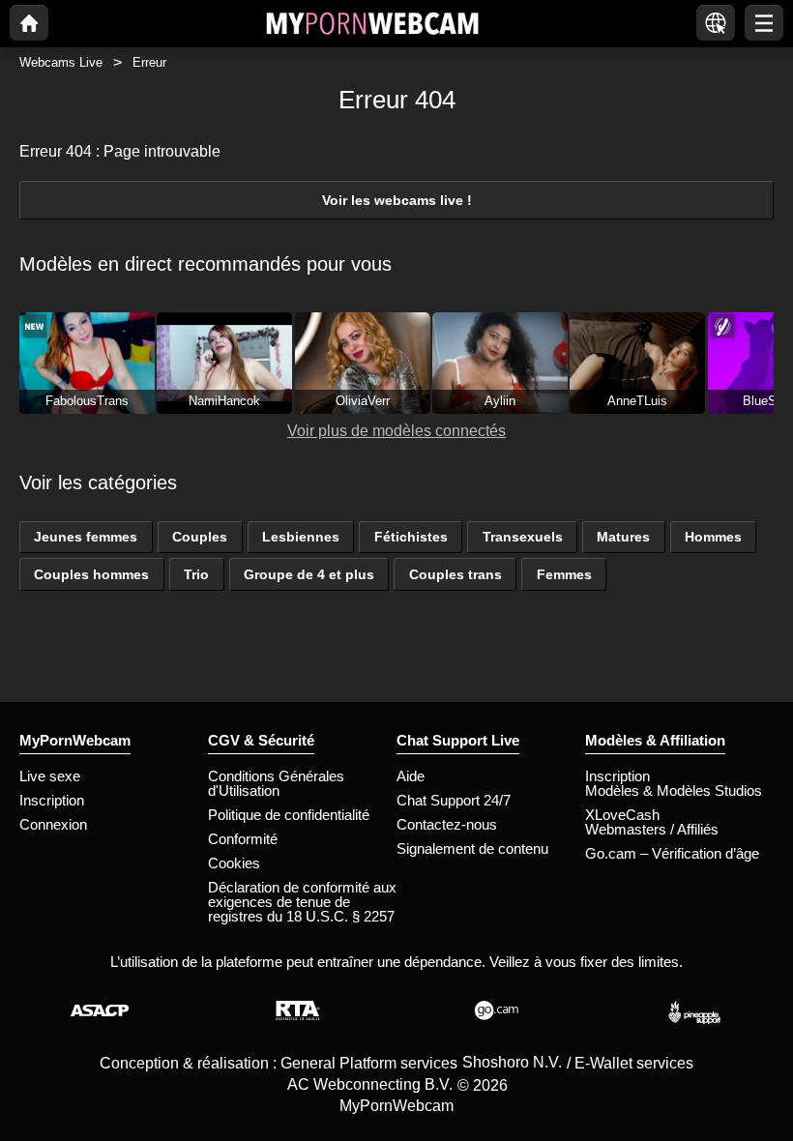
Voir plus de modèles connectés (396, 431)
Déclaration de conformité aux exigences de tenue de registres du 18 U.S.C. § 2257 (302, 901)
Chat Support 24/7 (453, 800)
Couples (199, 536)
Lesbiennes (300, 536)
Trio (196, 574)
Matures (623, 536)
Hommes (713, 536)
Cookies (234, 863)
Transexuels (523, 536)
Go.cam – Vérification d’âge (672, 853)
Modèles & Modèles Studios (673, 790)
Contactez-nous (446, 824)
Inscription (51, 800)
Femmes (564, 574)
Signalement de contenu (472, 848)
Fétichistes (411, 536)
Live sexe (49, 776)
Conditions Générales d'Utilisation (276, 783)
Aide (410, 776)
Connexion (53, 824)
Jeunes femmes (85, 536)
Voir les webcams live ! (397, 200)
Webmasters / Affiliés (652, 829)
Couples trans (455, 574)
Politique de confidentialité (288, 814)
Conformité (243, 839)
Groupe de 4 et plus (309, 574)
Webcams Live (61, 62)
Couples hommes (91, 574)
